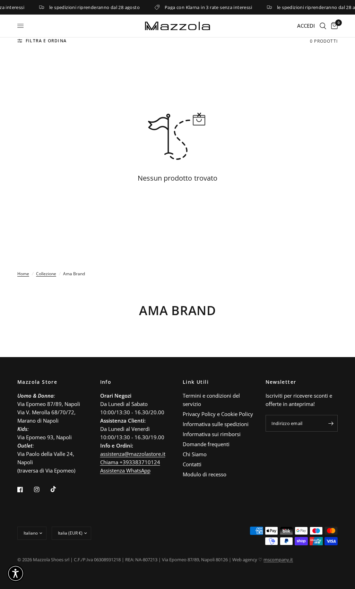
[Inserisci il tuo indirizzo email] (331, 423)
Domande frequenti (206, 444)
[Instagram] (41, 489)
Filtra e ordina (46, 41)
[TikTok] (58, 489)
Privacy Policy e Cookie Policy (218, 413)
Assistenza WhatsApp (125, 470)
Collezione (46, 274)
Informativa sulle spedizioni (216, 424)
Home (23, 274)
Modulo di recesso (204, 474)
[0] (333, 26)
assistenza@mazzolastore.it (132, 453)
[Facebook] (25, 489)
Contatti (192, 464)
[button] (15, 573)
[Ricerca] (323, 26)
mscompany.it (278, 559)
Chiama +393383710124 (130, 462)
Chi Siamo (195, 454)
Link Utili (196, 382)
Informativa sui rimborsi (212, 434)
